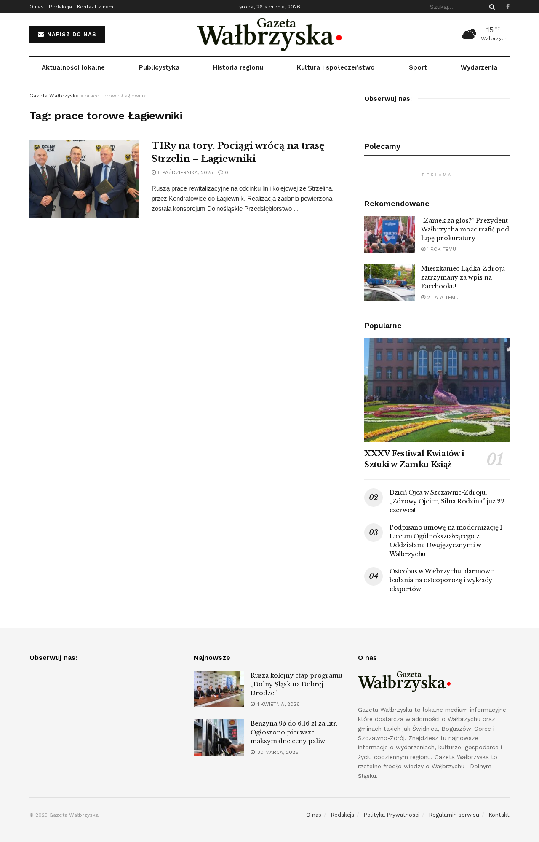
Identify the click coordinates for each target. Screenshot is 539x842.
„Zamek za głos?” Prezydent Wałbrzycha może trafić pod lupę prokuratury (465, 229)
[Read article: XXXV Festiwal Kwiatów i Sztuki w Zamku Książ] (437, 390)
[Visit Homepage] (269, 34)
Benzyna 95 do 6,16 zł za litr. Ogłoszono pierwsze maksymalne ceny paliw (294, 732)
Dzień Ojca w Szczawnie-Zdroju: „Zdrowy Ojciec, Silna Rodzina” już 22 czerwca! (447, 501)
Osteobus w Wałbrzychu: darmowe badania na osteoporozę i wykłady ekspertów (442, 580)
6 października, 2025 (184, 172)
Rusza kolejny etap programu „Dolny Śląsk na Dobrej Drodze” (296, 684)
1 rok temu (440, 249)
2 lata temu (442, 297)
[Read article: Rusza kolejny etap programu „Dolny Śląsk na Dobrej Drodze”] (219, 689)
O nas (36, 7)
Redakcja (60, 7)
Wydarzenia (479, 67)
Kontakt (499, 815)
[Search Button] (490, 6)
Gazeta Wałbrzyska (54, 96)
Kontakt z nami (96, 7)
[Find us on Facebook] (508, 7)
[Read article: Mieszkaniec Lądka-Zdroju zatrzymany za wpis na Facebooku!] (389, 282)
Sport (418, 67)
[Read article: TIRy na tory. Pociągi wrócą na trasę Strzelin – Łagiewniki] (84, 179)
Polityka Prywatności (391, 815)
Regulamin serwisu (454, 815)
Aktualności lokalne (73, 67)
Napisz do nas (70, 34)
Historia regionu (238, 67)
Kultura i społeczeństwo (336, 67)
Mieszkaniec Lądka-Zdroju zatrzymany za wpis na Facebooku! (463, 277)
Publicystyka (159, 67)
